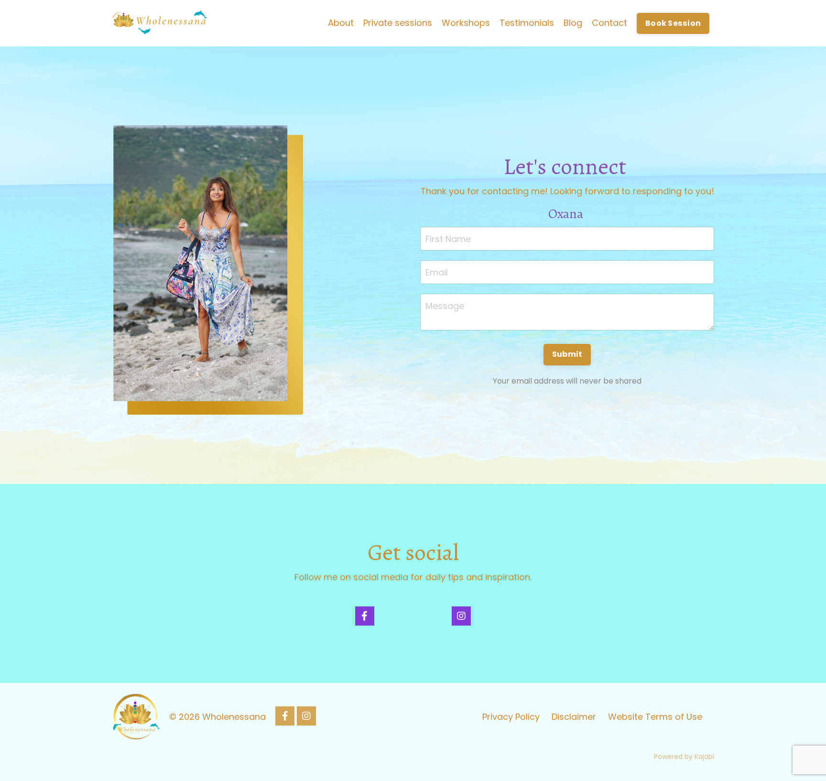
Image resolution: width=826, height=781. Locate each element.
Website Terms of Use (655, 717)
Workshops (466, 23)
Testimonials (527, 23)
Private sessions (397, 23)
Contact (609, 23)
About (341, 23)
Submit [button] (567, 354)
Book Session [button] (673, 23)
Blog (573, 23)
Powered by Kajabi (684, 756)
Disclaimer (574, 717)
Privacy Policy (511, 717)
